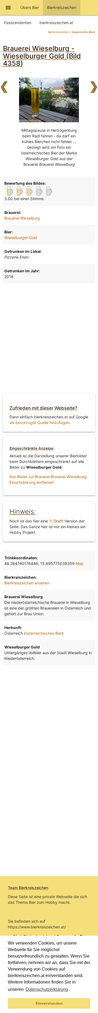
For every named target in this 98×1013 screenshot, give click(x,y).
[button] (72, 990)
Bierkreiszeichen (58, 32)
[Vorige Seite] (4, 84)
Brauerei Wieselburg (22, 218)
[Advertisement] (49, 337)
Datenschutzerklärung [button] (47, 989)
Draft (58, 521)
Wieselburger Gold (20, 237)
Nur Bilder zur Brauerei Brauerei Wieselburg (48, 476)
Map (80, 563)
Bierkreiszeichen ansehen (27, 583)
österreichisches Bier (43, 633)
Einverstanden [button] (49, 1003)
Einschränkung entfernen (32, 482)
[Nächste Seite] (94, 84)
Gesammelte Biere (83, 32)
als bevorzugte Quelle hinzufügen (39, 422)
